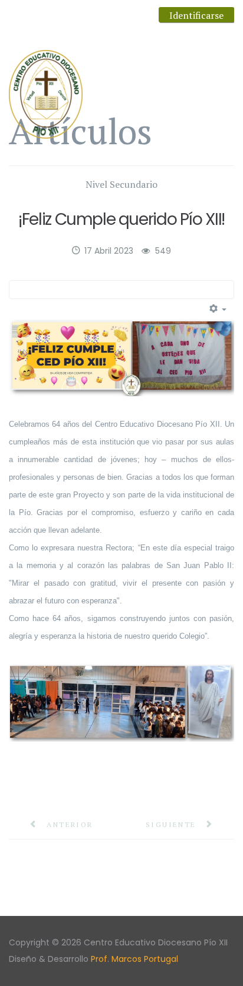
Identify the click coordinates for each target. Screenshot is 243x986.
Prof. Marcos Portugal (134, 959)
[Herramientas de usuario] (218, 309)
